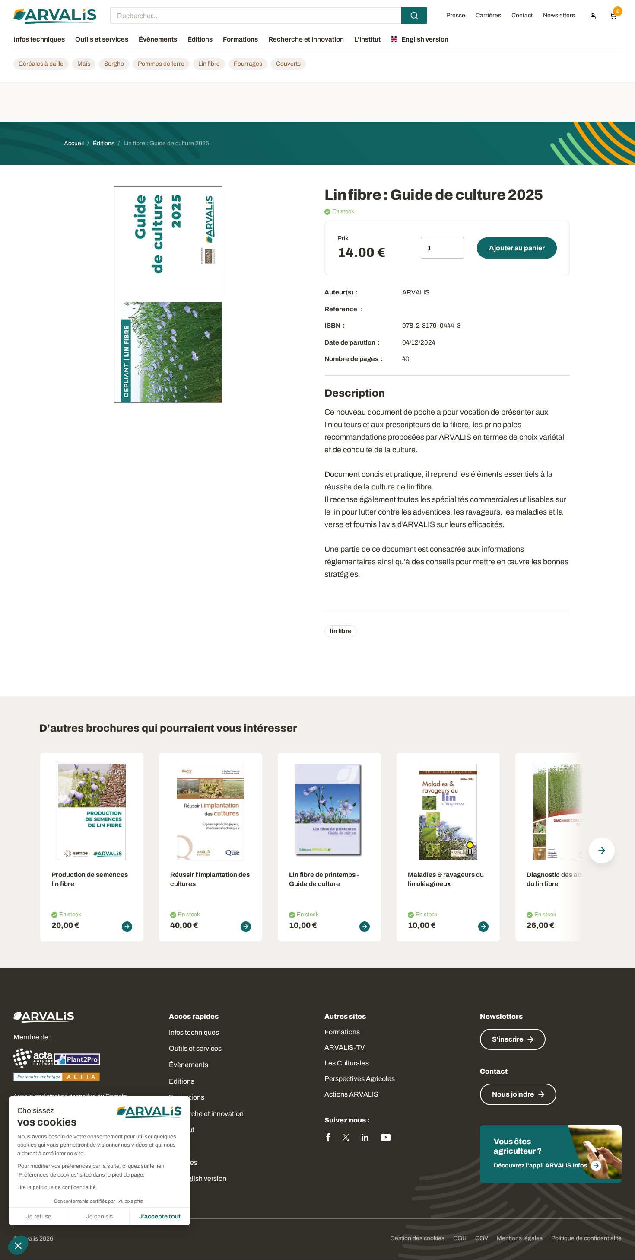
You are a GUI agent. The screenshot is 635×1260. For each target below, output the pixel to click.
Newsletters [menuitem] (559, 16)
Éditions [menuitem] (200, 39)
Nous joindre (513, 1094)
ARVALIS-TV (344, 1047)
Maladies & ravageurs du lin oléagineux (446, 879)
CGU (460, 1238)
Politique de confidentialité (586, 1238)
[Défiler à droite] (602, 850)
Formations (342, 1032)
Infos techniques (194, 1032)
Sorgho (114, 64)
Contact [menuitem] (522, 16)
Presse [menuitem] (455, 16)
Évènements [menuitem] (158, 39)
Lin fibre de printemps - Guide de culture (324, 879)
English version (202, 1178)
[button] (18, 1245)
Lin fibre (209, 64)
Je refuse (38, 1216)
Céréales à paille (41, 64)
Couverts (288, 64)
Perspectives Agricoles (359, 1078)
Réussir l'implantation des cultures (210, 879)
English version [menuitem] (424, 39)
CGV (481, 1238)
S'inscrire (507, 1039)
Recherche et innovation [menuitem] (306, 39)
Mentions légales (520, 1238)
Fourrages (248, 64)
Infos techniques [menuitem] (39, 39)
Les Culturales (346, 1063)
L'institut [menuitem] (367, 39)
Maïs (83, 64)
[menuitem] (593, 15)
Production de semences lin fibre (89, 879)
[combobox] (268, 15)
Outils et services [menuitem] (101, 39)
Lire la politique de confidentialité (56, 1187)
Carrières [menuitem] (488, 16)
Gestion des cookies (417, 1238)
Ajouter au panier (517, 248)
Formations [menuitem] (240, 39)
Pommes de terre (161, 64)
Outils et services (195, 1048)
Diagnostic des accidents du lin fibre (565, 879)
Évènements (188, 1064)
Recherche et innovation (206, 1113)
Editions (181, 1081)
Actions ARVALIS (351, 1094)
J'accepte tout (160, 1216)
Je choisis (99, 1216)
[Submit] (414, 15)
